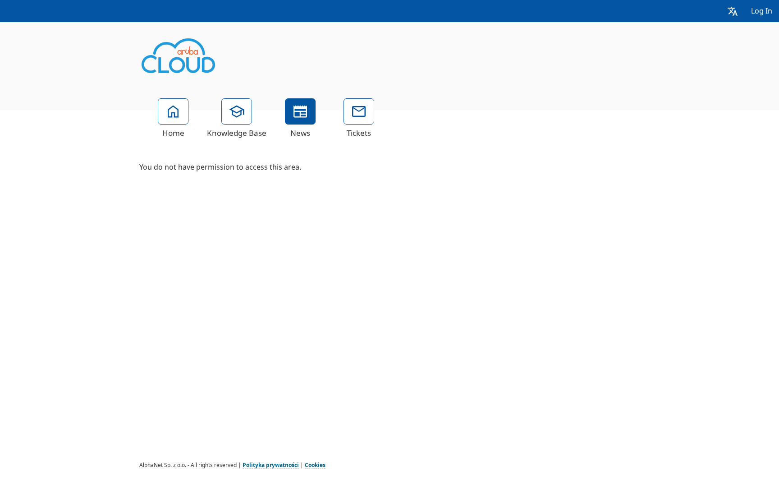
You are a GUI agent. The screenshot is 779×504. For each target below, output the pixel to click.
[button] (732, 11)
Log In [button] (761, 11)
